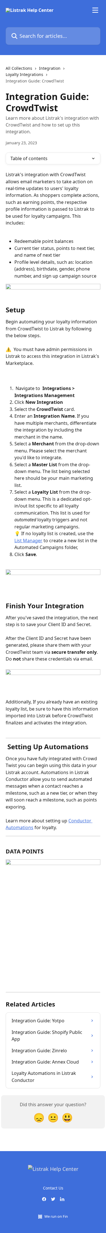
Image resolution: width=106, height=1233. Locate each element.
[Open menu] (95, 10)
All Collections (19, 68)
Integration (49, 68)
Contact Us (53, 1188)
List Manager (28, 540)
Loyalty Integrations (24, 74)
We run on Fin (56, 1216)
